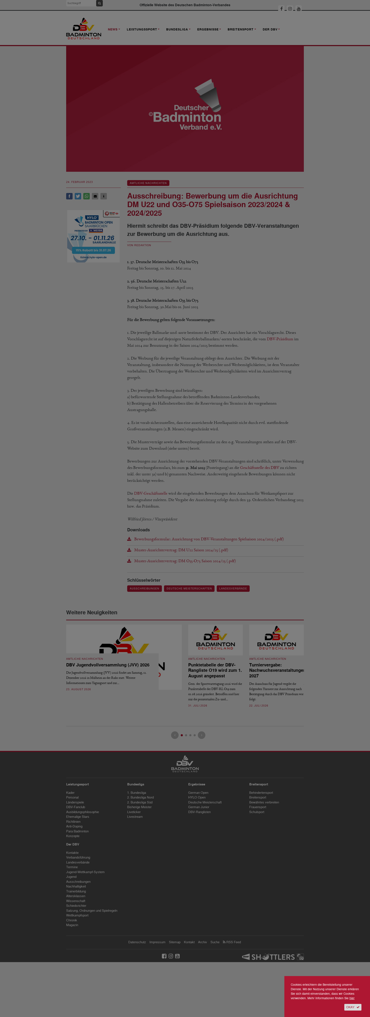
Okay (350, 1007)
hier (352, 998)
